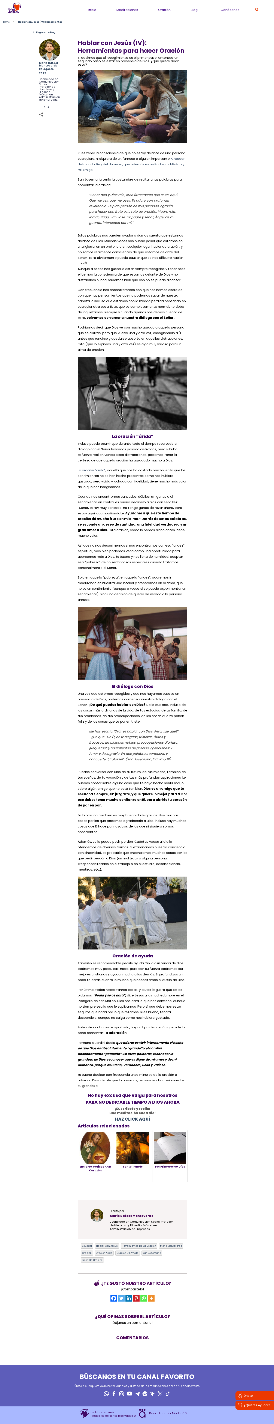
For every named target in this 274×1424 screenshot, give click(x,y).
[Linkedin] (128, 1298)
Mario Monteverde (171, 1246)
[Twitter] (121, 1298)
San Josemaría (152, 1253)
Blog (194, 10)
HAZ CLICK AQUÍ (132, 1119)
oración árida (104, 1253)
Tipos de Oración (92, 1260)
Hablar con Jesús (107, 1246)
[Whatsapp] (143, 1298)
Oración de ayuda (127, 1253)
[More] (151, 1298)
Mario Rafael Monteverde (48, 64)
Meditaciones (127, 10)
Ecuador (87, 1246)
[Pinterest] (136, 1298)
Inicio (92, 10)
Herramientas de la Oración (139, 1246)
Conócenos (230, 10)
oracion (87, 1253)
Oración (164, 10)
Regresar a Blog (44, 32)
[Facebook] (113, 1298)
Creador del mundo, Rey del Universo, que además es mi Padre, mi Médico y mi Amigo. (131, 164)
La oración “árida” (92, 470)
